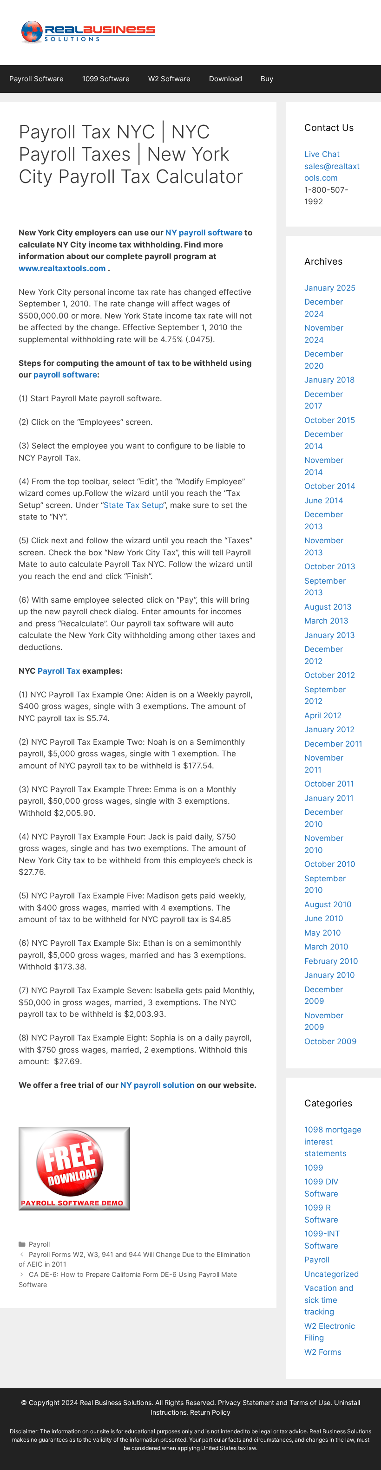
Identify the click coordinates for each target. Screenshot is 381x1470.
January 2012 (329, 729)
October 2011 (329, 783)
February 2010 (331, 961)
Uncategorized (331, 1274)
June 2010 (323, 918)
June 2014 (323, 500)
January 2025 (329, 288)
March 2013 (326, 620)
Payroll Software (36, 78)
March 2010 (326, 946)
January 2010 (329, 975)
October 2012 (329, 675)
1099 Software (106, 78)
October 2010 (329, 864)
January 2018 (329, 379)
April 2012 (323, 715)
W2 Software (169, 78)
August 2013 (328, 606)
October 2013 (329, 566)
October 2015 (329, 420)
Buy (267, 78)
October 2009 (330, 1041)
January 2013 (329, 635)
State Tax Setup (133, 505)
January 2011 (329, 798)
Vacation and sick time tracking (329, 1299)
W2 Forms (323, 1352)
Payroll (39, 1244)
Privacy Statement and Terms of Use (274, 1402)
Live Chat (322, 154)
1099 (313, 1167)
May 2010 (322, 932)
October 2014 (329, 486)
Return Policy (210, 1412)
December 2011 (333, 743)
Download (225, 78)
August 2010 (328, 904)
